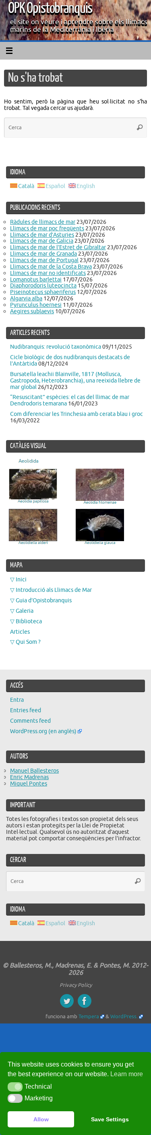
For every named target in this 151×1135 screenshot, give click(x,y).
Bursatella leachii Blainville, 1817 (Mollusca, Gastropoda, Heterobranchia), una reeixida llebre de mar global (75, 380)
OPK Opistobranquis (50, 8)
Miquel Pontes (28, 783)
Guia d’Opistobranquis (44, 600)
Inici (21, 579)
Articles (20, 631)
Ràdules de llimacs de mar (42, 221)
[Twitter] (67, 1001)
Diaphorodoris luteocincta (43, 285)
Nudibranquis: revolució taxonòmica (55, 346)
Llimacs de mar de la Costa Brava (51, 266)
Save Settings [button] (110, 1119)
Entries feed (25, 710)
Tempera (89, 1016)
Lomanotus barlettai (36, 279)
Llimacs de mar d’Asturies (42, 234)
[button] (15, 1086)
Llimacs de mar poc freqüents (47, 228)
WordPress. (124, 1016)
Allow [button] (41, 1119)
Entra (17, 699)
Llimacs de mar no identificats (48, 273)
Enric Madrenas (29, 777)
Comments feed (30, 720)
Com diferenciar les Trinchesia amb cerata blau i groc (76, 414)
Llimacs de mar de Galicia (41, 240)
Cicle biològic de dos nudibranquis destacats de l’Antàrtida (70, 360)
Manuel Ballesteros (34, 770)
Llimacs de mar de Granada (43, 253)
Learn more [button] (126, 1074)
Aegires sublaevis (32, 311)
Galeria (24, 610)
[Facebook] (84, 1001)
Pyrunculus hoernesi (36, 304)
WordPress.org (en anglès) (43, 731)
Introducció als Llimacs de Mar (54, 589)
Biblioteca (29, 621)
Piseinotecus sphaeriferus (43, 292)
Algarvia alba (26, 298)
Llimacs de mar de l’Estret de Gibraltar (58, 247)
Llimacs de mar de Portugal (44, 260)
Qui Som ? (28, 641)
